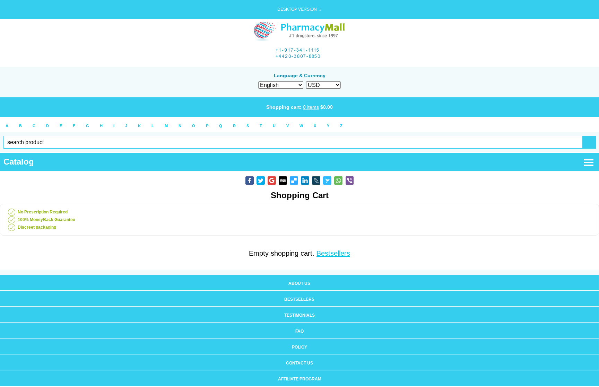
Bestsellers (333, 253)
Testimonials (299, 315)
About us (299, 283)
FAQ (299, 331)
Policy (299, 347)
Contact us (299, 363)
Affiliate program (299, 379)
